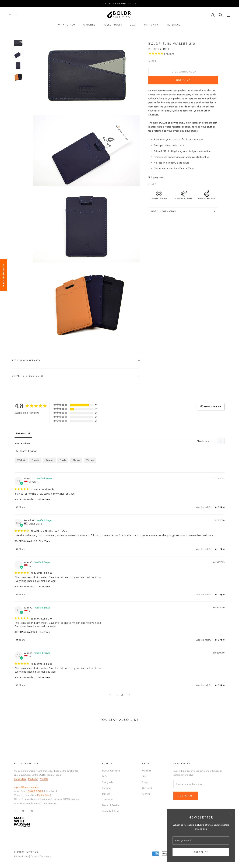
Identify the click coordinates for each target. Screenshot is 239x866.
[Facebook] (159, 183)
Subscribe (201, 852)
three (76, 460)
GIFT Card (151, 24)
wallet (21, 460)
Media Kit (33, 779)
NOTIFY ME (183, 80)
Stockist (106, 793)
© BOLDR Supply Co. (27, 851)
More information (163, 211)
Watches (89, 24)
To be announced (183, 71)
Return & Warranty (26, 360)
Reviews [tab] (21, 433)
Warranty (106, 788)
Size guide (107, 782)
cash (63, 460)
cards (35, 460)
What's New (67, 24)
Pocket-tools (112, 24)
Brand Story (20, 779)
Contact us (107, 799)
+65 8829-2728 (34, 791)
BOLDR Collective (111, 770)
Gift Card (147, 788)
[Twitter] (164, 183)
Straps (145, 782)
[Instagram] (31, 811)
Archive (146, 793)
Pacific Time (43, 795)
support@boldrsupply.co (26, 787)
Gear (133, 24)
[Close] (230, 813)
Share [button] (22, 507)
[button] (217, 507)
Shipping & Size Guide (28, 376)
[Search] (221, 14)
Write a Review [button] (212, 406)
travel (49, 460)
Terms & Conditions (41, 856)
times (90, 460)
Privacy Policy (21, 856)
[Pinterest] (168, 183)
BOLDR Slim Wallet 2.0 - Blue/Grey (32, 499)
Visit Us (44, 779)
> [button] (129, 694)
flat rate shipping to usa (120, 3)
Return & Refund (110, 811)
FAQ (104, 776)
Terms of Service (110, 805)
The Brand (173, 24)
